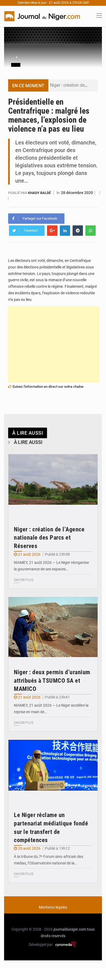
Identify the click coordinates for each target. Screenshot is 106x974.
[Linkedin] (65, 230)
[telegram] (78, 230)
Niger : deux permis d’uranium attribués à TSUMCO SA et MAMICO (52, 680)
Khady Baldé (40, 193)
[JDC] (42, 16)
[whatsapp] (90, 230)
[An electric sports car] (53, 484)
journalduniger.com (70, 929)
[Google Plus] (52, 230)
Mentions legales (53, 907)
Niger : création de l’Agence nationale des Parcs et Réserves (49, 538)
